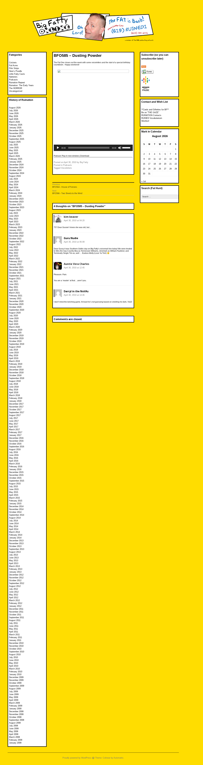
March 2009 (14, 703)
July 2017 (13, 418)
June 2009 (14, 694)
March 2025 (14, 156)
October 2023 (15, 204)
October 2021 (15, 273)
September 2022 (16, 241)
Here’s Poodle (15, 71)
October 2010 (15, 649)
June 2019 (14, 352)
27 (165, 169)
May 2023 (13, 219)
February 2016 (15, 466)
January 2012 (15, 606)
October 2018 (15, 375)
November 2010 (16, 646)
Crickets (13, 62)
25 (155, 169)
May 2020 (13, 321)
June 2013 (14, 557)
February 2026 (15, 125)
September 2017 (16, 412)
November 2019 (16, 338)
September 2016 (16, 446)
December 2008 (16, 711)
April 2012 (13, 597)
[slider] (126, 147)
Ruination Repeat (17, 82)
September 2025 (16, 139)
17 (149, 164)
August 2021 (15, 278)
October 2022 (15, 238)
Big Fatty (84, 162)
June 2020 (14, 318)
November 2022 (16, 236)
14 (170, 159)
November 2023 (16, 201)
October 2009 (15, 683)
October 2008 (15, 717)
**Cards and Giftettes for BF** (155, 109)
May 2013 (13, 560)
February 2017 (15, 432)
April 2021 (13, 290)
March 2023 (14, 224)
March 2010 (14, 669)
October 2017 (15, 409)
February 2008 (15, 740)
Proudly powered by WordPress (76, 758)
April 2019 (13, 358)
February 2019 (15, 364)
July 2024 (13, 179)
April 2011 (13, 632)
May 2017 (13, 424)
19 (160, 164)
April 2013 (13, 563)
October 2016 (15, 444)
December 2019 (16, 335)
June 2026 (14, 113)
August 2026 (15, 107)
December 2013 (16, 540)
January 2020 (15, 332)
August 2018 (15, 381)
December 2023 (16, 199)
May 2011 (13, 629)
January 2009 (15, 708)
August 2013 (15, 552)
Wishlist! (145, 121)
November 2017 (16, 407)
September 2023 (16, 207)
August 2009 (15, 688)
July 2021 (13, 281)
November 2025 (16, 133)
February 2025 (15, 159)
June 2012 (14, 592)
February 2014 (15, 535)
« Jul (143, 181)
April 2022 (13, 256)
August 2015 (15, 483)
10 (149, 159)
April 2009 (13, 700)
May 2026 (13, 116)
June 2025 (14, 147)
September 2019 (16, 344)
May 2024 (13, 184)
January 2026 (15, 127)
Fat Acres (13, 65)
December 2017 (16, 404)
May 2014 (13, 526)
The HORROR (15, 88)
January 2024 (15, 196)
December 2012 (16, 575)
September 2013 (16, 549)
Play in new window (70, 156)
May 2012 (13, 594)
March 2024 (14, 190)
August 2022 (15, 244)
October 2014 (15, 512)
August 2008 (15, 723)
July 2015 (13, 486)
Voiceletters (66, 168)
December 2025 (16, 130)
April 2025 (13, 153)
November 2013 (16, 543)
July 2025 (13, 145)
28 (170, 169)
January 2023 (15, 230)
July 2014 (13, 520)
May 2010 (13, 663)
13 (165, 159)
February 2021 (15, 295)
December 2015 (16, 472)
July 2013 (13, 555)
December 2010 (16, 643)
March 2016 (14, 463)
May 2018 (13, 389)
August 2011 (14, 620)
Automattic (119, 758)
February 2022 (15, 261)
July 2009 (13, 691)
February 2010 (15, 671)
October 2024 (15, 170)
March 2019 (14, 361)
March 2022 (14, 258)
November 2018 (16, 372)
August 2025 (15, 142)
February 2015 (15, 501)
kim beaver (71, 217)
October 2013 (15, 546)
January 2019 (15, 367)
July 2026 (13, 110)
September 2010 (16, 651)
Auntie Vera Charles (76, 264)
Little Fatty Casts (17, 74)
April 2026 (13, 119)
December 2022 (16, 233)
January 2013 (15, 572)
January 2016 (15, 469)
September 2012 (16, 583)
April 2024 (13, 187)
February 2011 (15, 637)
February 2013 (15, 569)
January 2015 (15, 503)
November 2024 (16, 167)
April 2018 (13, 392)
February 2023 (15, 227)
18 (155, 164)
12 (160, 159)
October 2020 (15, 307)
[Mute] (119, 147)
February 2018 (15, 398)
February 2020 (15, 330)
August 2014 (15, 518)
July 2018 (13, 384)
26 (160, 169)
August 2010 (15, 654)
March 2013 (14, 566)
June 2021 (14, 284)
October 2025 (15, 136)
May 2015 (13, 492)
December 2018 (16, 369)
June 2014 (14, 523)
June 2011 (13, 626)
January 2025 (15, 162)
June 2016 (14, 455)
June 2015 (14, 489)
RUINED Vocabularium (151, 118)
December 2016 (16, 438)
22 (176, 164)
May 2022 (13, 253)
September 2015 (16, 481)
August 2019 (15, 347)
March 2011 (14, 634)
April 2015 (13, 495)
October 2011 (15, 614)
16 (144, 164)
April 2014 (13, 529)
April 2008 (13, 734)
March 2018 (14, 395)
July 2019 (13, 350)
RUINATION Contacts (151, 115)
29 (176, 169)
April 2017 (13, 426)
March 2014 (14, 532)
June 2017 (14, 421)
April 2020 (13, 324)
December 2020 (16, 301)
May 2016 (13, 458)
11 (155, 159)
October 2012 (15, 580)
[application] (93, 148)
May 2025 (13, 150)
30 (144, 173)
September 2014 (16, 515)
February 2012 (15, 603)
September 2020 (16, 310)
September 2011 (16, 617)
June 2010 (14, 660)
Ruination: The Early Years (21, 85)
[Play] (57, 147)
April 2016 (13, 461)
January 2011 (15, 640)
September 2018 (16, 378)
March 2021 (14, 293)
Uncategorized (15, 91)
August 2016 (15, 449)
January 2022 (15, 264)
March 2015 (14, 498)
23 (144, 169)
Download (84, 156)
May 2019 (13, 355)
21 (170, 164)
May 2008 (13, 731)
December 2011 (16, 609)
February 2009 (15, 706)
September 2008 (16, 720)
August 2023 (15, 210)
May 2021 (13, 287)
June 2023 (14, 216)
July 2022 (13, 247)
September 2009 (16, 686)
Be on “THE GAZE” (150, 112)
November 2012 (16, 577)
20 (165, 164)
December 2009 (16, 677)
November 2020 (16, 304)
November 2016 (16, 441)
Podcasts (67, 165)
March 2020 (14, 327)
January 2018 (15, 401)
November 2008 (16, 714)
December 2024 (16, 164)
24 (149, 169)
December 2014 (16, 506)
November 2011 (16, 612)
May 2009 (13, 697)
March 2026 (14, 122)
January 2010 (15, 674)
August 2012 (15, 586)
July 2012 (13, 589)
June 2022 (14, 250)
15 (176, 159)
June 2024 (14, 182)
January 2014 (15, 538)
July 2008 (13, 725)
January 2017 (15, 435)
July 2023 (13, 213)
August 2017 (15, 415)
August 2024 (15, 176)
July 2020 (13, 315)
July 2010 (13, 657)
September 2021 (16, 276)
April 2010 (13, 666)
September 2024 (16, 173)
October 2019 (15, 341)
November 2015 (16, 475)
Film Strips (14, 68)
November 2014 (16, 509)
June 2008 (14, 728)
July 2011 (13, 623)
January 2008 (15, 743)
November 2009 (16, 680)
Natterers (13, 77)
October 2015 (15, 478)
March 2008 (14, 737)
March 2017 (14, 429)
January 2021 (15, 298)
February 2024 (15, 193)
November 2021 (16, 270)
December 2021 (16, 267)
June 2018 (14, 387)
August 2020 (15, 313)
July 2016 (13, 452)
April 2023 (13, 221)
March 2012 (14, 600)
